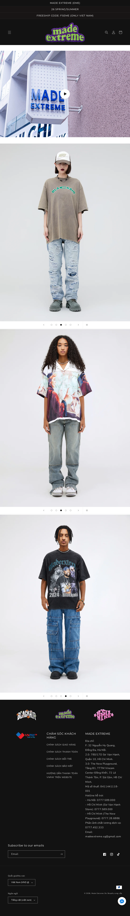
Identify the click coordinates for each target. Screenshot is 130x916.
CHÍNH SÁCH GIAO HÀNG (61, 744)
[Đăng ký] (61, 854)
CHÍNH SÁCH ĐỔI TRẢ (59, 758)
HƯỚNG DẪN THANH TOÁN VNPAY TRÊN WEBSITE (62, 775)
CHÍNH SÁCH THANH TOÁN (62, 751)
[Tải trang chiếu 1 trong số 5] (51, 324)
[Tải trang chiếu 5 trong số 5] (70, 324)
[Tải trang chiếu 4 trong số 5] (65, 324)
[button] (9, 32)
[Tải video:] (65, 94)
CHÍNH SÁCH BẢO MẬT (60, 766)
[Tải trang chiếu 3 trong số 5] (61, 324)
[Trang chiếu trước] (43, 324)
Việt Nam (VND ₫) (20, 882)
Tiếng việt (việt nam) (21, 900)
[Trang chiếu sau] (78, 324)
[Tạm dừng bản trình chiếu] (86, 324)
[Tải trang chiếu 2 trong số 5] (56, 324)
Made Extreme (97, 893)
